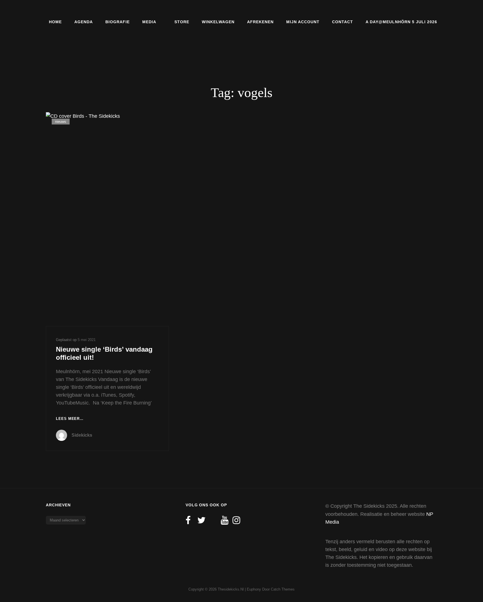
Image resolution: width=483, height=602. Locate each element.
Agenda (83, 22)
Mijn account (302, 22)
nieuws (60, 121)
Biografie (117, 22)
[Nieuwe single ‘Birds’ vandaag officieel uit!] (107, 219)
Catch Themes (283, 589)
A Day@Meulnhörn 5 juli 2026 (401, 22)
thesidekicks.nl (231, 589)
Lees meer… (70, 419)
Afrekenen (260, 22)
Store (181, 22)
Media (149, 22)
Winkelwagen (218, 22)
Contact (342, 22)
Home (55, 22)
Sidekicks (82, 435)
